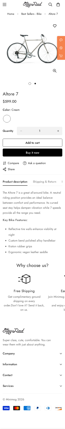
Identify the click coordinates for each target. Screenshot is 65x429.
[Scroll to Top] (58, 410)
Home (10, 14)
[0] (58, 4)
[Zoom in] (55, 71)
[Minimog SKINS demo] (32, 4)
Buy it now (32, 153)
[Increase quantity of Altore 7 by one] (58, 131)
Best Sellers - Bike (31, 14)
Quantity (8, 131)
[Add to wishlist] (55, 26)
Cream (6, 118)
